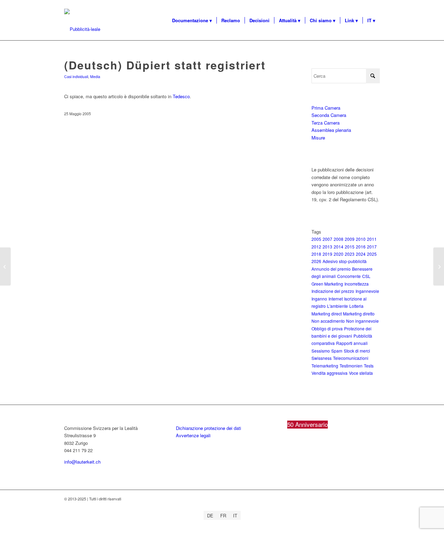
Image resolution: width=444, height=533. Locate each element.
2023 (350, 254)
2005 (316, 239)
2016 (361, 246)
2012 (316, 246)
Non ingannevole (362, 321)
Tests (369, 366)
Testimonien (351, 366)
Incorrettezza (356, 284)
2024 (361, 254)
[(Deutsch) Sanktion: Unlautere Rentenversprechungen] (5, 266)
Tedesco (181, 96)
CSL (366, 276)
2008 (338, 239)
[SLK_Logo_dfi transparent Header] (82, 29)
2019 (327, 254)
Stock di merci (357, 351)
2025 (372, 254)
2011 (372, 239)
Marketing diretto (359, 313)
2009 (350, 239)
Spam (336, 351)
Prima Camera (325, 107)
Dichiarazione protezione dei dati (208, 428)
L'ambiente (337, 306)
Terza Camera (325, 122)
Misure (318, 137)
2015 (350, 246)
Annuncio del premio (331, 269)
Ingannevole (367, 291)
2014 (338, 246)
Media (95, 76)
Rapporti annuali (352, 343)
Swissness (321, 358)
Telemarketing (324, 366)
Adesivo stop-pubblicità (345, 261)
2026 (316, 261)
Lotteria (356, 306)
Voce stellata (361, 373)
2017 (372, 246)
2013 (327, 246)
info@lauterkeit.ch (82, 461)
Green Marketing (327, 284)
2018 (316, 254)
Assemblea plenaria (331, 130)
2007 (327, 239)
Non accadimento (328, 321)
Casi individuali (76, 76)
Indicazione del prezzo (332, 291)
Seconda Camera (328, 115)
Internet (335, 299)
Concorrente (349, 276)
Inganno (319, 299)
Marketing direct (326, 313)
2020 (338, 254)
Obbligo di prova (327, 328)
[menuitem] (192, 20)
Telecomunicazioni (350, 358)
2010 (361, 239)
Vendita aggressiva (329, 373)
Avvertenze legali (193, 435)
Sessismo (320, 351)
